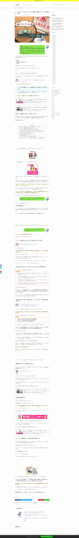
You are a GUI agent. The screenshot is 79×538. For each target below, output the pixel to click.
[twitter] (25, 520)
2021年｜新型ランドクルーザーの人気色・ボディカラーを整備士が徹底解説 (58, 26)
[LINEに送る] (47, 500)
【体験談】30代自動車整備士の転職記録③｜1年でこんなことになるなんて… (58, 21)
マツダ (53, 107)
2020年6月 (54, 60)
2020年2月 (54, 67)
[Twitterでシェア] (23, 500)
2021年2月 (54, 46)
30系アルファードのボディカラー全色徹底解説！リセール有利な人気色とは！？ (58, 29)
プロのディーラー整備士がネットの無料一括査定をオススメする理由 (29, 126)
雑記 (53, 118)
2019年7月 (54, 80)
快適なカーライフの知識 (56, 114)
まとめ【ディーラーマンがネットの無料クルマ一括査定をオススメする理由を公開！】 (32, 137)
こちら (34, 426)
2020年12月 (54, 49)
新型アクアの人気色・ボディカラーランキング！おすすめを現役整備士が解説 (58, 18)
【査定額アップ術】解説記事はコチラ (46, 536)
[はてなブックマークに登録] (29, 500)
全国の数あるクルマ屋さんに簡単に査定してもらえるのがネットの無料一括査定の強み (32, 131)
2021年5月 (54, 40)
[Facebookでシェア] (17, 500)
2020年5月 (54, 62)
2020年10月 (54, 53)
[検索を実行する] (63, 12)
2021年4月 (54, 42)
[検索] (63, 1)
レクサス (54, 111)
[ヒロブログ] (18, 5)
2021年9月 (54, 35)
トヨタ (53, 102)
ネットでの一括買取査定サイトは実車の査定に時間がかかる (28, 136)
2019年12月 (54, 71)
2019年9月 (54, 76)
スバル (53, 98)
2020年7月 (54, 58)
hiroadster (19, 516)
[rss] (62, 1)
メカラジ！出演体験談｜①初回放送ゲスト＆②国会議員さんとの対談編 (58, 23)
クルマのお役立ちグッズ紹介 (57, 93)
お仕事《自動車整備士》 (56, 91)
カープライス (19, 149)
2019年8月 (54, 78)
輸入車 (53, 116)
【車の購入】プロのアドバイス (19, 497)
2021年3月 (54, 44)
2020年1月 (54, 69)
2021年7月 (54, 37)
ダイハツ (54, 100)
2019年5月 (54, 83)
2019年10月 (54, 74)
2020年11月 (54, 51)
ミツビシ (54, 109)
